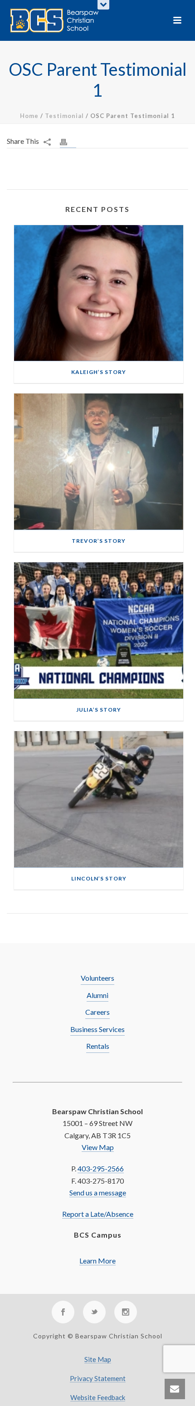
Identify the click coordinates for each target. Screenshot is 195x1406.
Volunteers (97, 977)
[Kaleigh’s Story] (98, 293)
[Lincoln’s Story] (98, 799)
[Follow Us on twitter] (94, 1312)
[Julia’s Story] (98, 630)
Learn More (97, 1260)
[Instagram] (125, 1312)
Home (29, 115)
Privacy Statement (98, 1378)
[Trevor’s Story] (98, 461)
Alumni (97, 995)
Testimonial (64, 115)
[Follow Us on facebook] (63, 1312)
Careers (97, 1012)
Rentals (97, 1046)
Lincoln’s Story (99, 878)
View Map (98, 1147)
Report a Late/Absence (97, 1213)
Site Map (97, 1359)
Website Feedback (97, 1397)
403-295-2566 (101, 1168)
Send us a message (97, 1192)
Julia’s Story (98, 709)
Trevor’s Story (99, 540)
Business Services (97, 1029)
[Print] (68, 141)
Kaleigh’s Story (98, 372)
